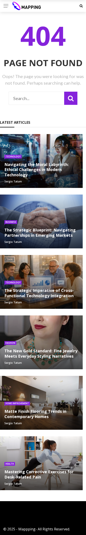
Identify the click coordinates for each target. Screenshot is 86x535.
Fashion (10, 342)
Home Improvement (17, 403)
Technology (13, 156)
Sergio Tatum (13, 181)
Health (10, 463)
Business (11, 222)
